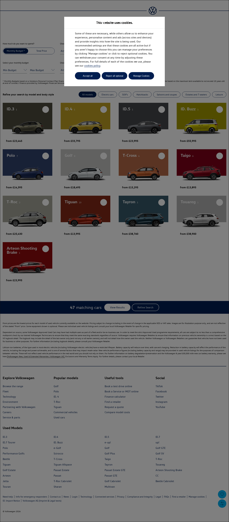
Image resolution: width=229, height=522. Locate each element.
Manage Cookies (141, 76)
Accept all (88, 76)
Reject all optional (114, 76)
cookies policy (92, 65)
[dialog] (114, 261)
